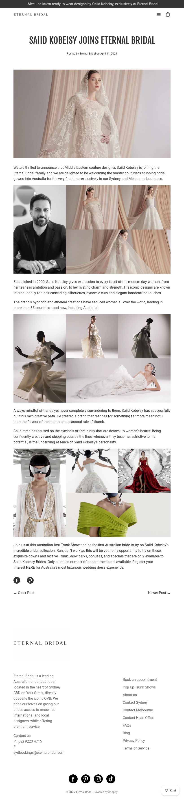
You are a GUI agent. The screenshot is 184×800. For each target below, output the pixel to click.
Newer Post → (159, 593)
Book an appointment (140, 679)
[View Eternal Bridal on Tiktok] (110, 778)
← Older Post (23, 593)
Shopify (112, 792)
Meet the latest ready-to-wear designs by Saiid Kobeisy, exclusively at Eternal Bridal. (92, 4)
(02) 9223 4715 (30, 741)
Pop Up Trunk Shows (139, 687)
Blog (126, 733)
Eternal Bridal (84, 792)
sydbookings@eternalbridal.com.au (41, 752)
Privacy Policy (134, 741)
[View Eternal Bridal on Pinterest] (85, 778)
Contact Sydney (135, 702)
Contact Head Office (138, 718)
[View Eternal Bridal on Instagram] (98, 778)
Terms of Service (136, 748)
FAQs (127, 725)
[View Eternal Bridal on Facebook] (73, 778)
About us (130, 695)
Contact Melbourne (138, 710)
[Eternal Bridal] (34, 14)
